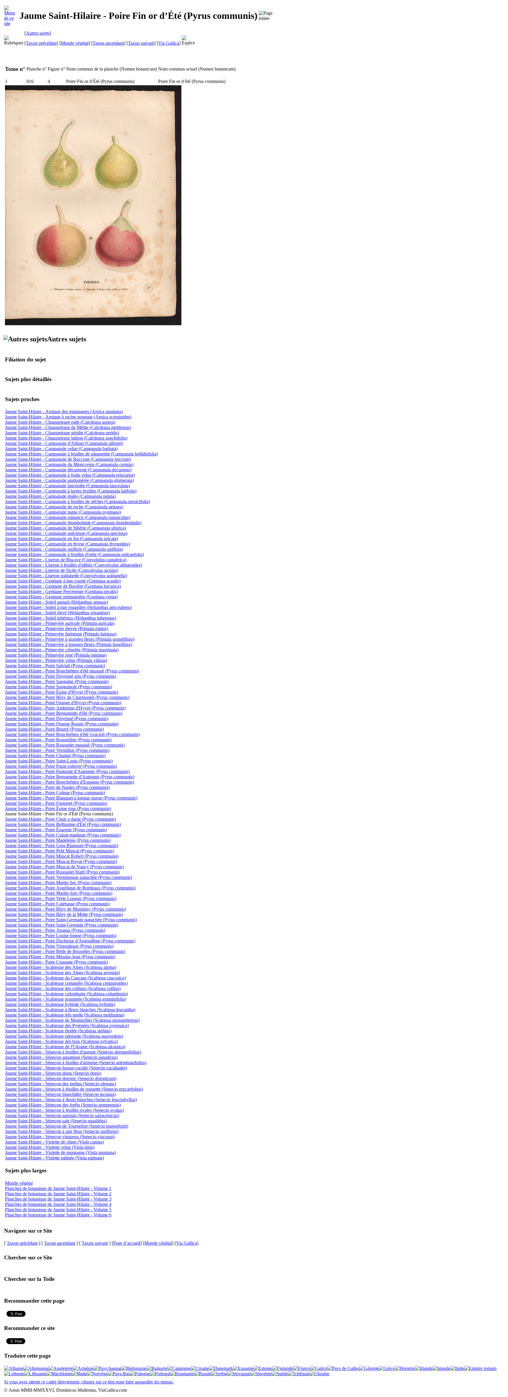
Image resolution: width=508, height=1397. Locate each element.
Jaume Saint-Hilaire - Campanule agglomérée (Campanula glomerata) (69, 480)
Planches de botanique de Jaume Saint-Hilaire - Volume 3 (58, 1198)
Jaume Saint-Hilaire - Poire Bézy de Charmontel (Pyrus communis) (67, 697)
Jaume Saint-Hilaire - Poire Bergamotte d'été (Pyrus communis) (63, 713)
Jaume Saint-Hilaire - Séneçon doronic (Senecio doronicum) (60, 1078)
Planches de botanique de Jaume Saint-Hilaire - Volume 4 (58, 1204)
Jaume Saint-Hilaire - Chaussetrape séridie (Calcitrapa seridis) (62, 432)
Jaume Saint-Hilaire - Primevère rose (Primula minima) (55, 654)
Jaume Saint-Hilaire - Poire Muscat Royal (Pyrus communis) (61, 861)
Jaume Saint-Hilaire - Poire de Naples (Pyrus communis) (57, 787)
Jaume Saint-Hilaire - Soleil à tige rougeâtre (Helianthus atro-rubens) (68, 607)
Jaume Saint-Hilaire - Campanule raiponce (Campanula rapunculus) (67, 517)
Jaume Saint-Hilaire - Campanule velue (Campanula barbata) (61, 448)
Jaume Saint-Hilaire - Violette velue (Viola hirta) (49, 1147)
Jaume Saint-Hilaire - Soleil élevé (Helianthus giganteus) (57, 612)
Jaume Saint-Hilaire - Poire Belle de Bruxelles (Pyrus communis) (65, 951)
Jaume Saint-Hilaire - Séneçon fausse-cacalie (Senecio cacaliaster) (66, 1067)
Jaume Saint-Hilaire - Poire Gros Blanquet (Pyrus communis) (61, 845)
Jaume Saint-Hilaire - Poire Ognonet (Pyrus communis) (56, 803)
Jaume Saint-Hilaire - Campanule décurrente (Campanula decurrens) (68, 469)
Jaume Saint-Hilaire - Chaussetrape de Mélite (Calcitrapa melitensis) (68, 427)
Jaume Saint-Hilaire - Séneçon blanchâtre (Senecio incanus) (60, 1094)
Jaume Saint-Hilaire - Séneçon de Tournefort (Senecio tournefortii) (66, 1126)
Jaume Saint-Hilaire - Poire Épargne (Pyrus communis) (56, 829)
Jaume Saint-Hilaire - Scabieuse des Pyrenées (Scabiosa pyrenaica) (67, 1025)
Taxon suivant (141, 43)
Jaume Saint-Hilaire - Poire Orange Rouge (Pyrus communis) (61, 723)
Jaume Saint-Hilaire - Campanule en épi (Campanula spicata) (61, 538)
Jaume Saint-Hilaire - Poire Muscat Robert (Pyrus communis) (61, 856)
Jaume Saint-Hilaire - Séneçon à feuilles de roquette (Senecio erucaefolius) (74, 1088)
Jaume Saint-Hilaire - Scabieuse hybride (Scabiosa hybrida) (60, 1004)
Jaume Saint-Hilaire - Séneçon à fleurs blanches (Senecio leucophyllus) (71, 1099)
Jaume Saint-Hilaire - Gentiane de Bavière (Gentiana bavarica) (63, 586)
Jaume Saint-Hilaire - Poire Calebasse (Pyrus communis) (57, 903)
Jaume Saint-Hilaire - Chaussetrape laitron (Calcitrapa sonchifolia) (66, 437)
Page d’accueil (126, 1243)
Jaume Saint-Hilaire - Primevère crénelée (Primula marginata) (61, 649)
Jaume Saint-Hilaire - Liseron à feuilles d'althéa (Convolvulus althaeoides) (73, 565)
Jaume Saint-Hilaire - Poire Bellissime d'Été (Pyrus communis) (63, 824)
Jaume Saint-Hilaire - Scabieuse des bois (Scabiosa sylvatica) (61, 1041)
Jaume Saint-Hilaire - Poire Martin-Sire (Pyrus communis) (58, 893)
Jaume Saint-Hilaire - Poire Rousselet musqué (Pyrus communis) (65, 744)
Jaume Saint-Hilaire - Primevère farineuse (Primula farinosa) (60, 633)
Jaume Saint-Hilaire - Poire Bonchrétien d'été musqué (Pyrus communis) (72, 670)
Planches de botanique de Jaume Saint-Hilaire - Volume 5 (58, 1209)
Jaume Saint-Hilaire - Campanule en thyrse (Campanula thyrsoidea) (67, 543)
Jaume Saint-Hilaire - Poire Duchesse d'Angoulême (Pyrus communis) (70, 940)
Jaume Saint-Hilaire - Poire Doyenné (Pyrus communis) (56, 718)
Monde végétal (74, 43)
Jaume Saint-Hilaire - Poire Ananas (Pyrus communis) (55, 930)
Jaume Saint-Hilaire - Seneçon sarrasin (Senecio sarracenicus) (62, 1115)
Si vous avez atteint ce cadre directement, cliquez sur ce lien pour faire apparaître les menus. (89, 1381)
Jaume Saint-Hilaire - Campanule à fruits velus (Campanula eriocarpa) (70, 475)
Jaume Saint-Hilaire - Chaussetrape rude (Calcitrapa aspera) (60, 422)
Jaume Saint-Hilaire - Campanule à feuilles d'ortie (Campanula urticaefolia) (74, 554)
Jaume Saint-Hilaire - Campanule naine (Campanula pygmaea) (63, 512)
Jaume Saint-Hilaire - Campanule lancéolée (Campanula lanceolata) (67, 485)
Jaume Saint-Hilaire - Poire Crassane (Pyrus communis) (56, 961)
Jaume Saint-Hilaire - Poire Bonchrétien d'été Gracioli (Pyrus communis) (72, 734)
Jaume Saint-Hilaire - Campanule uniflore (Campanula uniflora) (64, 549)
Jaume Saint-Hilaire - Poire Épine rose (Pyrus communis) (58, 808)
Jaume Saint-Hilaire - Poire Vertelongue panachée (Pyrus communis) (68, 877)
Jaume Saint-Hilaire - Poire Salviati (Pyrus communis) (55, 665)
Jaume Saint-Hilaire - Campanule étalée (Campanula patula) (60, 496)
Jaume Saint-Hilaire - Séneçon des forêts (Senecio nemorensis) (63, 1104)
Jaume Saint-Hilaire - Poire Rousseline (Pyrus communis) (58, 739)
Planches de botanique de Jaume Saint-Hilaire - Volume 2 (58, 1193)
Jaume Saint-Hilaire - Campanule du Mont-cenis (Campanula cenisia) (69, 464)
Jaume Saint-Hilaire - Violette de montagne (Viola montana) (60, 1152)
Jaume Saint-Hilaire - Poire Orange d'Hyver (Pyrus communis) (63, 702)
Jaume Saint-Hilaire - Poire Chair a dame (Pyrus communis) (60, 819)
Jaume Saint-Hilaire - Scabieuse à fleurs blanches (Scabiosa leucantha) (70, 1009)
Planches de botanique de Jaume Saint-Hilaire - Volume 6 (58, 1214)
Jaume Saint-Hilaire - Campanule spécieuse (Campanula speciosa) (66, 533)
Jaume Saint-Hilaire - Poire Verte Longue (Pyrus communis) (60, 898)
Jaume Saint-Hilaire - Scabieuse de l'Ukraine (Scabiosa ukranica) (65, 1046)
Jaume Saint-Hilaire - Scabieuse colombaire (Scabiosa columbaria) (66, 993)
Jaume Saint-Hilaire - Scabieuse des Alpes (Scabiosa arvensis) (62, 972)
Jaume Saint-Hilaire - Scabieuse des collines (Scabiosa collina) (63, 988)
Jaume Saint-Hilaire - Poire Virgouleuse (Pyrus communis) (59, 946)
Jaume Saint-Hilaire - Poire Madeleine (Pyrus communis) (58, 840)
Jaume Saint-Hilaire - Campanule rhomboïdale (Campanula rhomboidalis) (73, 522)
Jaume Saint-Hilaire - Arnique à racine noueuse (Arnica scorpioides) (68, 416)
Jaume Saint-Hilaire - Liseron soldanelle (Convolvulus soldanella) (66, 575)
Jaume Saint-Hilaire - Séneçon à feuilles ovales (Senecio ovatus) (64, 1110)
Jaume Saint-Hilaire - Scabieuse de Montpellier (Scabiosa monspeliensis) (72, 1020)
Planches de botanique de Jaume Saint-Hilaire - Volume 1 (58, 1188)
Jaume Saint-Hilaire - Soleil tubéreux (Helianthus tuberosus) (60, 617)
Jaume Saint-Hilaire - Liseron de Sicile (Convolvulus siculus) (61, 570)
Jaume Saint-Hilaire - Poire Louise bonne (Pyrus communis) (60, 935)
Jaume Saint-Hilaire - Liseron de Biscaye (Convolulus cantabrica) (65, 559)
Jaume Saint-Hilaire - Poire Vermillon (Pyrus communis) (57, 750)
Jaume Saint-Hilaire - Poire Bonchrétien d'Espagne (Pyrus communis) (69, 782)
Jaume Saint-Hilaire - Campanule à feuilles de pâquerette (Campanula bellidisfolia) (81, 453)
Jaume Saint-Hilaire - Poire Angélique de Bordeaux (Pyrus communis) (70, 887)
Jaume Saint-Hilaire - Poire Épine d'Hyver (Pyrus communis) (61, 692)
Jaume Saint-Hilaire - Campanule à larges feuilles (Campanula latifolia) (70, 490)
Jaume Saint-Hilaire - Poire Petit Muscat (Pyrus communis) (59, 850)
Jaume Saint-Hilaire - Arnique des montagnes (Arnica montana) (64, 411)
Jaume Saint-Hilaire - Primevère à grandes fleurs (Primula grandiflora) (69, 639)
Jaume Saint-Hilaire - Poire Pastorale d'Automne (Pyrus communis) (67, 771)
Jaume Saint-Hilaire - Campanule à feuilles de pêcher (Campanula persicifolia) (77, 501)
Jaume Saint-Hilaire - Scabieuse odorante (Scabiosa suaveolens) (64, 1036)
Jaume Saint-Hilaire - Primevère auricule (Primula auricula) (59, 623)
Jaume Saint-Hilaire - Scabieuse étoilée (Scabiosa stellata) (58, 1030)
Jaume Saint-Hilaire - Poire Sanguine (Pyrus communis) (56, 681)
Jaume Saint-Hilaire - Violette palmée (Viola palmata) (54, 1157)
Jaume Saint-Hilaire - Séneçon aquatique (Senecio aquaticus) (61, 1057)
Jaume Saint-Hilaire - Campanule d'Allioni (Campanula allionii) (64, 443)
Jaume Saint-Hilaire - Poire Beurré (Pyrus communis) (54, 729)
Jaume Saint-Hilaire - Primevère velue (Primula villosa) (56, 660)
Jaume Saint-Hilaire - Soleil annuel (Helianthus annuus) (56, 602)
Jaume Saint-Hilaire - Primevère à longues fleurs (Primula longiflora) (68, 644)
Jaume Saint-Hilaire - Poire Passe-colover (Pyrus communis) (61, 766)
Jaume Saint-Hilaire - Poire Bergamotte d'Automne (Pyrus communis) (69, 776)
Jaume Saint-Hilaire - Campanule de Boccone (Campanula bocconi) (68, 459)
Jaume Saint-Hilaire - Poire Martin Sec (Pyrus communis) (58, 882)
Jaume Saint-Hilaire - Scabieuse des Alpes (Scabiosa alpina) (60, 967)
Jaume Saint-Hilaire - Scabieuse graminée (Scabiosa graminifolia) (65, 999)
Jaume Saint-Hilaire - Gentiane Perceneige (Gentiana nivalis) (61, 591)
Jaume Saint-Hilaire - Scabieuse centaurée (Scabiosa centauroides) (66, 983)
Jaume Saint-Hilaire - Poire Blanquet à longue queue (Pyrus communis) (71, 797)
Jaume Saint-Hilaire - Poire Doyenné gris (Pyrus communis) (60, 676)
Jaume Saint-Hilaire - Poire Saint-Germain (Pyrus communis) (61, 924)
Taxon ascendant (108, 43)
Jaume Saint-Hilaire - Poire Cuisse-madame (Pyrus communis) (63, 834)
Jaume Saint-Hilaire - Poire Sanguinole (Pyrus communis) (58, 686)
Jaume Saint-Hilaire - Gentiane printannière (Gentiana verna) (61, 596)
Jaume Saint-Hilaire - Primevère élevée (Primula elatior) (56, 628)
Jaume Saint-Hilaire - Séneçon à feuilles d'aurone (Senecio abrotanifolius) (73, 1051)
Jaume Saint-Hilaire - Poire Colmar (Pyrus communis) (55, 792)
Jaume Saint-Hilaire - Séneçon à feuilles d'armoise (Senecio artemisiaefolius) (75, 1062)
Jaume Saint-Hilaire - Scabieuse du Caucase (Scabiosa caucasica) (65, 977)
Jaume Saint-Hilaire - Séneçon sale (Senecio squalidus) (56, 1120)
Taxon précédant (41, 43)
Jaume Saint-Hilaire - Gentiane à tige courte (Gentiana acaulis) (63, 580)
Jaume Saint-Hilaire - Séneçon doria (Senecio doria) (53, 1073)
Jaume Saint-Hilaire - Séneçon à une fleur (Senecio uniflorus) (61, 1131)
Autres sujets (38, 33)
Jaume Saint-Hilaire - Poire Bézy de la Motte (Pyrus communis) (64, 914)
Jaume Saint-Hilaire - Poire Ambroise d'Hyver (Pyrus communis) (65, 707)
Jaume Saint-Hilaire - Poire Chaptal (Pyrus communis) (55, 755)
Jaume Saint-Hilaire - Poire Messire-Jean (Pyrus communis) (60, 956)
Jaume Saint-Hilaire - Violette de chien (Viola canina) (54, 1141)
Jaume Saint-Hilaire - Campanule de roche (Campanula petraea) (64, 506)
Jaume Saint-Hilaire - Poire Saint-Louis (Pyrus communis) (59, 760)
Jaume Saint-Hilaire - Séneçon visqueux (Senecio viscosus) (60, 1136)
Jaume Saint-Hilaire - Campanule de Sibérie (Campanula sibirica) (65, 527)
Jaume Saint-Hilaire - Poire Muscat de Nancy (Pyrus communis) (64, 866)
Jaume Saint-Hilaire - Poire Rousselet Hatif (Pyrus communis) (62, 871)
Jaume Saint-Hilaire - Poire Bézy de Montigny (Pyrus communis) (65, 909)
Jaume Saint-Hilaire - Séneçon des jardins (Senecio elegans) (60, 1083)
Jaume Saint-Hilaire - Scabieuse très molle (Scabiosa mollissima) (64, 1014)
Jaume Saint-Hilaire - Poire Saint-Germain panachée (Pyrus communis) (71, 919)
